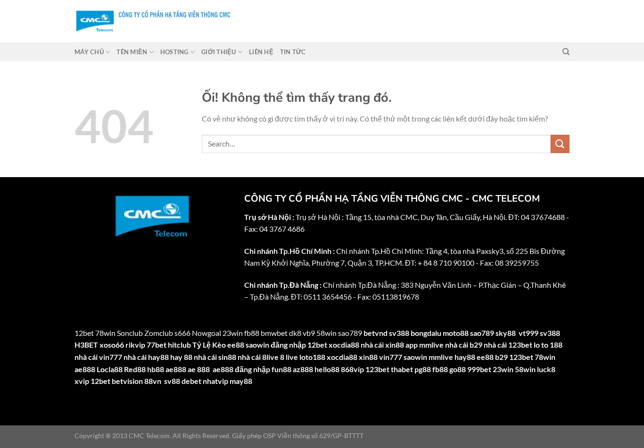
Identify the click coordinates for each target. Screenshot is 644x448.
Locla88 (110, 369)
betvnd (375, 332)
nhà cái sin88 (215, 356)
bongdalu (426, 332)
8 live (289, 356)
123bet (521, 356)
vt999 (528, 332)
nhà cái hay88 (146, 356)
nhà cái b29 (463, 344)
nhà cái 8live (258, 356)
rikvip (135, 344)
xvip (81, 380)
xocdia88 (344, 344)
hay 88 (181, 356)
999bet (479, 369)
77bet (156, 344)
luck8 (546, 369)
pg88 (422, 369)
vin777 (390, 356)
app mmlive (424, 344)
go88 (457, 369)
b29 (501, 356)
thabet (402, 369)
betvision (127, 380)
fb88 (440, 369)
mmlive (441, 356)
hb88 (155, 369)
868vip (352, 369)
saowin (257, 344)
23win (503, 369)
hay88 (464, 356)
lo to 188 (548, 344)
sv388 (399, 332)
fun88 (281, 369)
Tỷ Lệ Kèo (209, 344)
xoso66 (111, 344)
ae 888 (199, 369)
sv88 (172, 380)
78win (105, 332)
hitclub (179, 344)
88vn (152, 380)
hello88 (326, 369)
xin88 (368, 356)
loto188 (312, 356)
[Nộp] (560, 144)
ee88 (235, 344)
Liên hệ (261, 52)
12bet (84, 332)
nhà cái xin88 (382, 344)
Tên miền (131, 52)
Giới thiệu (218, 52)
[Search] (566, 52)
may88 (241, 380)
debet (191, 380)
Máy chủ (89, 52)
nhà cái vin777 (98, 356)
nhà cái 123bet (508, 344)
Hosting (174, 52)
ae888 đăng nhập (241, 369)
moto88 (456, 332)
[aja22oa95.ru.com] (239, 21)
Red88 (135, 369)
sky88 (505, 332)
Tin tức (293, 52)
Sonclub (130, 332)
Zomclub (158, 332)
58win (525, 369)
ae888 (84, 369)
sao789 (482, 332)
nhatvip (215, 380)
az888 (303, 369)
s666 (182, 332)
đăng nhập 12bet (299, 344)
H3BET (86, 344)
